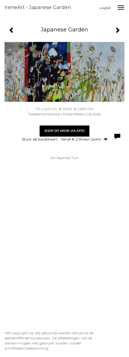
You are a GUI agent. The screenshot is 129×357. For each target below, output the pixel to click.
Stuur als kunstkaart (61, 139)
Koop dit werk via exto (64, 131)
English (105, 8)
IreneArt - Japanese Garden (37, 7)
